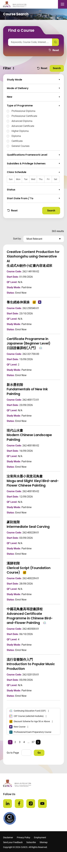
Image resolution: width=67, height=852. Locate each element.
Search (58, 68)
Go (39, 752)
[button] (33, 79)
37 (33, 742)
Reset (53, 50)
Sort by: (17, 238)
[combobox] (30, 42)
